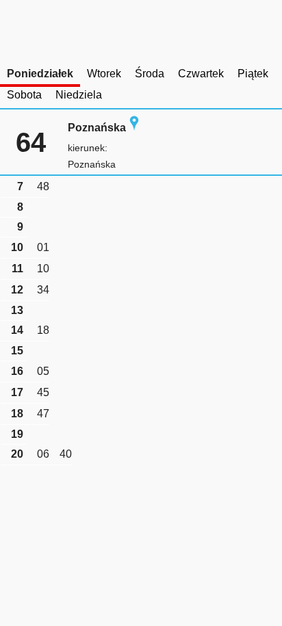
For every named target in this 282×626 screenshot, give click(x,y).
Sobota (24, 95)
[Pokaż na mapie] (134, 127)
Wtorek (104, 73)
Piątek (253, 73)
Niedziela (78, 95)
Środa (149, 73)
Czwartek (201, 73)
